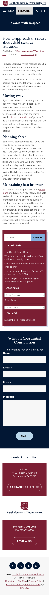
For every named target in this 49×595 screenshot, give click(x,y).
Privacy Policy (35, 581)
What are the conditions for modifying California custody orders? (24, 258)
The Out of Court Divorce (17, 252)
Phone (7, 382)
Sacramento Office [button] (24, 487)
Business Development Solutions (23, 584)
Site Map (22, 581)
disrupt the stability (20, 117)
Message (8, 396)
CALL (42, 11)
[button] (46, 575)
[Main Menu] (8, 10)
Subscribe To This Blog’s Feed (19, 320)
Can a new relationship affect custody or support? (24, 265)
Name (6, 353)
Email (7, 367)
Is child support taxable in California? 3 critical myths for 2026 (24, 273)
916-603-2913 (28, 527)
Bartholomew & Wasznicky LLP (28, 574)
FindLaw (24, 588)
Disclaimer (10, 581)
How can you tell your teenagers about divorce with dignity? (21, 280)
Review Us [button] (24, 541)
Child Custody (28, 54)
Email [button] (25, 11)
